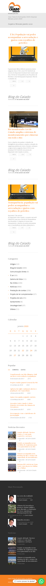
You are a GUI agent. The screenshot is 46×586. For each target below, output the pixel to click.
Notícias (13, 287)
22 (23, 351)
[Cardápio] (36, 5)
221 (23, 154)
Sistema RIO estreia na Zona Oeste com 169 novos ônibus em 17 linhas (27, 466)
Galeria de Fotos (16, 279)
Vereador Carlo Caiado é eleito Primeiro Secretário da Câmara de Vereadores (22, 405)
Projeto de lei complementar (21, 294)
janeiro (23, 326)
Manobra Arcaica (23, 520)
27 (15, 355)
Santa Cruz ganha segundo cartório (23, 397)
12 (22, 81)
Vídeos (13, 309)
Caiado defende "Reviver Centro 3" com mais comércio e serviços (26, 434)
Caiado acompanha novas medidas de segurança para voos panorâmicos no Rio (27, 445)
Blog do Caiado (16, 268)
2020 (28, 17)
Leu (9, 369)
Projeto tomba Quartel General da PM (23, 383)
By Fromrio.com (20, 582)
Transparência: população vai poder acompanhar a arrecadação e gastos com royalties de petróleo (23, 206)
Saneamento (15, 302)
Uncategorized (16, 305)
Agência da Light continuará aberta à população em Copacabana (23, 390)
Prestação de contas (18, 290)
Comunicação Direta (18, 272)
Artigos (13, 264)
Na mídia (14, 283)
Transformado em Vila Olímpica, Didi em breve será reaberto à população (23, 375)
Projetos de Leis (16, 298)
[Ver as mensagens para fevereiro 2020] (36, 326)
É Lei (12, 275)
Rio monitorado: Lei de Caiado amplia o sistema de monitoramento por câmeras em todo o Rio (23, 133)
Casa (9, 17)
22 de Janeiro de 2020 (22, 246)
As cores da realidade (25, 496)
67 (22, 227)
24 (31, 351)
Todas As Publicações (18, 17)
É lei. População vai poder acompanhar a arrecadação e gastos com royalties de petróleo (23, 38)
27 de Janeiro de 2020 (22, 99)
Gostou (23, 369)
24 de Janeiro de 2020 (22, 173)
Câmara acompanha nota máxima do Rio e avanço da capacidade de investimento (27, 455)
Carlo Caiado (31, 438)
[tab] (9, 370)
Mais (14, 81)
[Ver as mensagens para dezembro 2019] (10, 326)
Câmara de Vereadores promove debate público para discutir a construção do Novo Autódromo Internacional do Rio (26, 509)
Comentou (15, 369)
